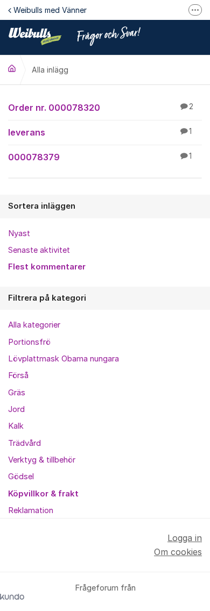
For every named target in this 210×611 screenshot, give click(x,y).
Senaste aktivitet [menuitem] (39, 250)
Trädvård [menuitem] (24, 443)
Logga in (184, 537)
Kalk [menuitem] (16, 426)
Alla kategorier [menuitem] (34, 325)
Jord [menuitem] (16, 409)
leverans (100, 132)
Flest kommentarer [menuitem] (47, 267)
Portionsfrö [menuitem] (29, 342)
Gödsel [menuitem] (21, 476)
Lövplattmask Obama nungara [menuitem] (63, 359)
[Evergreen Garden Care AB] (11, 68)
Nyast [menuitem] (19, 233)
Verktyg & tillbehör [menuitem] (41, 460)
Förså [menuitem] (18, 375)
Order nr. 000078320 (100, 107)
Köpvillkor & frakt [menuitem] (43, 494)
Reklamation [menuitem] (30, 510)
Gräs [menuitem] (16, 392)
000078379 (100, 157)
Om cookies (178, 551)
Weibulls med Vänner (50, 10)
